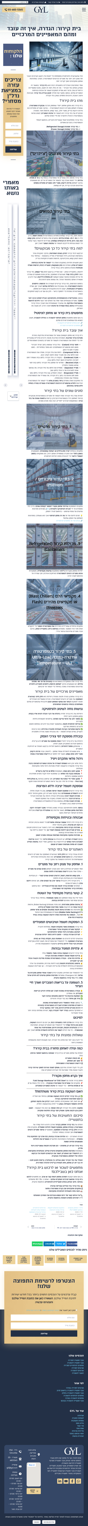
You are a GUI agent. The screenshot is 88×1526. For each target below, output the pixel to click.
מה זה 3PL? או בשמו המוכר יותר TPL (9, 256)
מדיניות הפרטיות (33, 1310)
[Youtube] (66, 1481)
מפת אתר (80, 1428)
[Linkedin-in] (59, 1481)
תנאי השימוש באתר (50, 1310)
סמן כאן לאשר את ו (50, 1310)
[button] (71, 1243)
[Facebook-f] (72, 1481)
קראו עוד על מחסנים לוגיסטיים (68, 521)
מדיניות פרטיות (49, 1522)
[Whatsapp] (78, 1481)
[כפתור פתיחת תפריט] (84, 9)
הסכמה (36, 1522)
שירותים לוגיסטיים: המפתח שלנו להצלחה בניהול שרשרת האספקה (37, 1210)
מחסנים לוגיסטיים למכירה (70, 325)
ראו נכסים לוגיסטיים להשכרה (68, 323)
